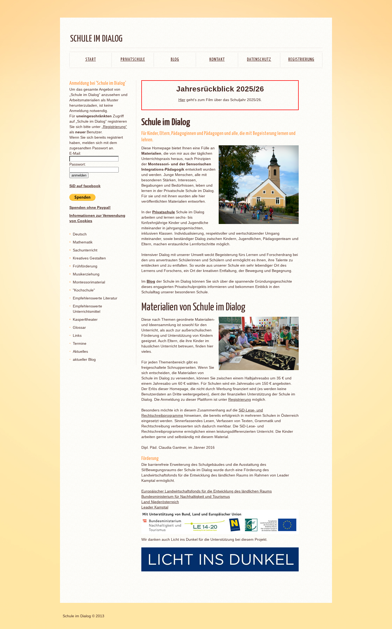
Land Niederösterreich (160, 502)
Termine (79, 343)
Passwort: (77, 164)
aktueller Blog (84, 359)
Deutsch (80, 234)
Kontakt (217, 59)
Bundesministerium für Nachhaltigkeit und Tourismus (185, 496)
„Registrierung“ (114, 127)
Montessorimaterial (89, 282)
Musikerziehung (86, 274)
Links (77, 335)
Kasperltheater (85, 319)
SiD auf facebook (85, 186)
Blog (175, 59)
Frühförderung (85, 266)
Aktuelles (80, 351)
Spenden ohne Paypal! (90, 207)
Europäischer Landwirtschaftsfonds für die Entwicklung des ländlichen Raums (206, 491)
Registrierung (301, 59)
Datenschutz (259, 59)
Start (90, 59)
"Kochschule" (84, 290)
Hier (181, 100)
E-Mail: (75, 153)
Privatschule (133, 59)
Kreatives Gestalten (89, 258)
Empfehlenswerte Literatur (95, 298)
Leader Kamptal (154, 507)
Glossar (79, 327)
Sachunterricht (85, 250)
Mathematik (83, 242)
